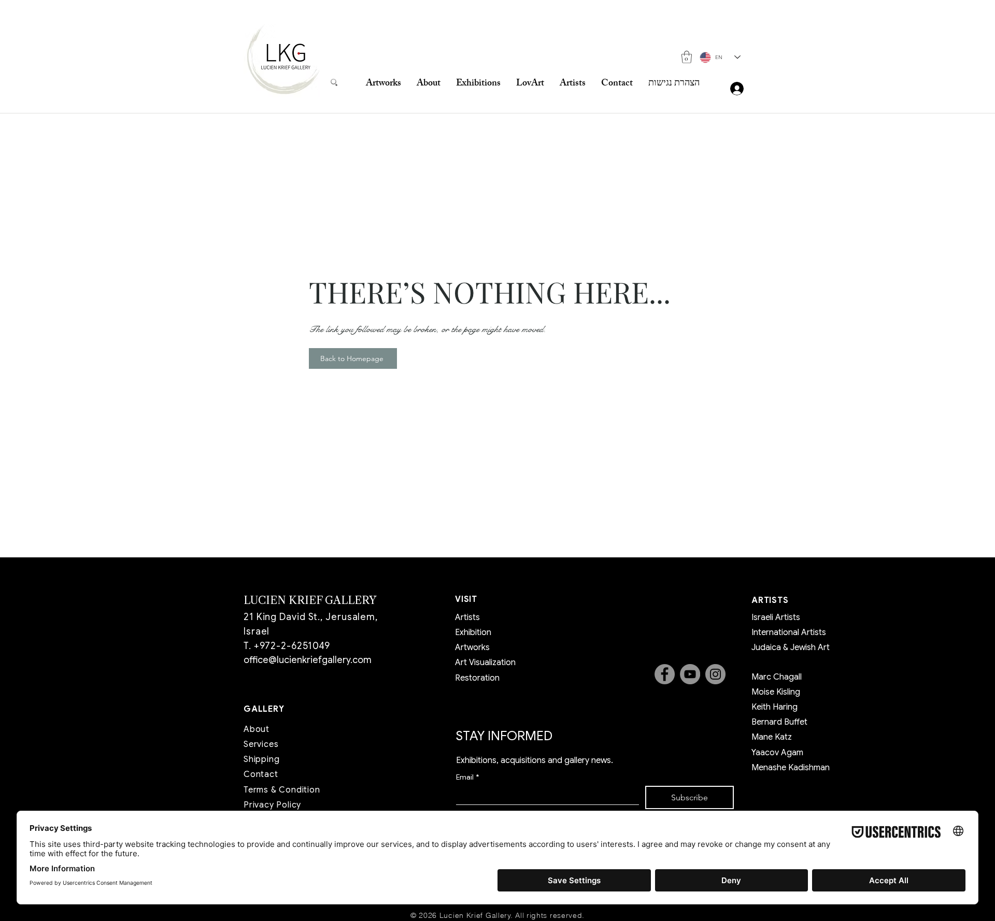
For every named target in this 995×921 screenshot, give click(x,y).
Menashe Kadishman (790, 767)
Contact (261, 774)
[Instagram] (715, 674)
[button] (686, 57)
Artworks (472, 647)
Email (467, 777)
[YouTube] (690, 674)
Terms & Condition (282, 790)
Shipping (261, 759)
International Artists (788, 632)
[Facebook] (665, 674)
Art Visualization (485, 662)
